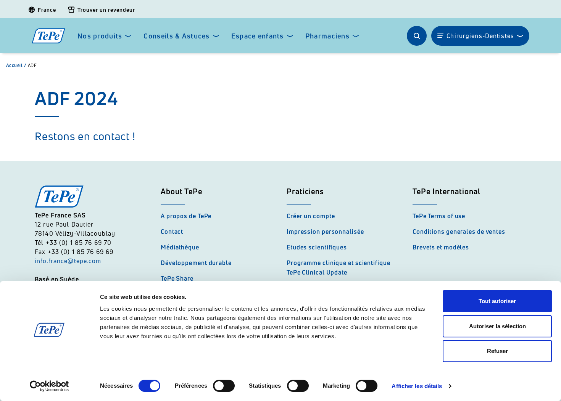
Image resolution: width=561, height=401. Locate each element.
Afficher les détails (417, 386)
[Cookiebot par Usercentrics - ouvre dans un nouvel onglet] (49, 386)
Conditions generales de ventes (459, 231)
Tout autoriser (497, 301)
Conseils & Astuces (176, 36)
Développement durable (196, 263)
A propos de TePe (186, 216)
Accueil (16, 65)
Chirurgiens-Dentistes (480, 36)
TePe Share (177, 278)
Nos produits (99, 36)
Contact (172, 231)
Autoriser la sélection (497, 326)
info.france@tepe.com (69, 261)
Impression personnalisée (325, 231)
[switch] (224, 386)
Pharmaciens (327, 36)
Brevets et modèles (441, 247)
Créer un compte (311, 216)
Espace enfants (257, 36)
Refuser (497, 351)
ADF (32, 65)
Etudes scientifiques (317, 247)
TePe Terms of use (439, 216)
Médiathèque (180, 247)
